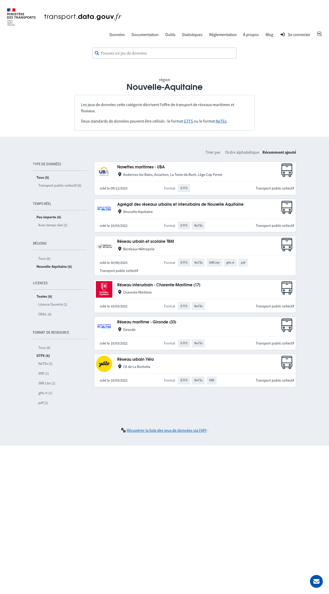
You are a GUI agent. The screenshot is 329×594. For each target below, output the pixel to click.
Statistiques (192, 34)
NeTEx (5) (45, 363)
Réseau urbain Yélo (135, 359)
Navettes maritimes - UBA (141, 167)
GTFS (188, 121)
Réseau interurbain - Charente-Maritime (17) (158, 285)
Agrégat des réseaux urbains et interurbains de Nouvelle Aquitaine (180, 204)
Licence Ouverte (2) (52, 304)
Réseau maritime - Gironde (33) (146, 322)
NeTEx (221, 121)
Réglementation (223, 34)
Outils (170, 34)
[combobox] (164, 53)
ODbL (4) (44, 314)
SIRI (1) (43, 373)
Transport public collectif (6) (59, 185)
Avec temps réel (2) (52, 225)
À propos (251, 34)
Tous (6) (44, 258)
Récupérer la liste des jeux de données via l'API (166, 430)
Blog (269, 34)
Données (117, 34)
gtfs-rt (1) (45, 393)
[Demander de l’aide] (316, 581)
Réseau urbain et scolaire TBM (145, 242)
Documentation (145, 34)
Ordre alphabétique (242, 152)
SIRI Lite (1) (46, 383)
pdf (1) (43, 402)
